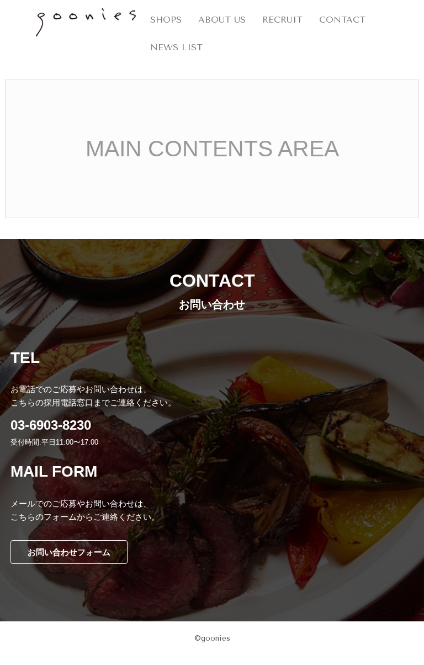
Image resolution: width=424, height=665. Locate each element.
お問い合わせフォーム (69, 552)
